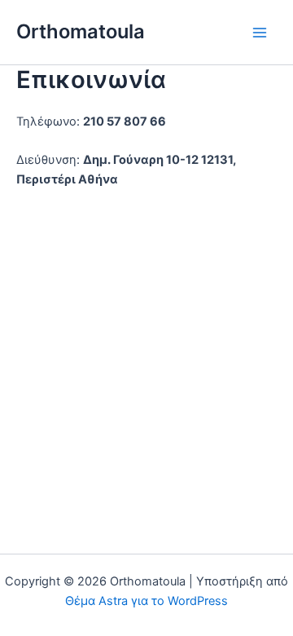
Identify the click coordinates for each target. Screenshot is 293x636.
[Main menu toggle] (260, 32)
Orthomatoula (80, 31)
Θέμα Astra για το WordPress (146, 601)
